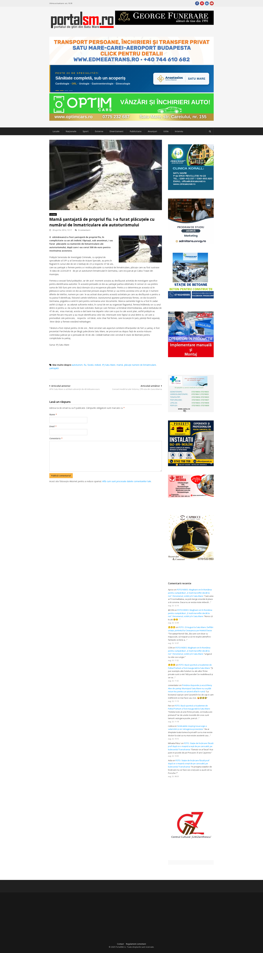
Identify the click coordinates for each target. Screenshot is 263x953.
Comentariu (55, 438)
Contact (120, 944)
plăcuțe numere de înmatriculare (140, 364)
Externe (99, 131)
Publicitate (135, 131)
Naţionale (71, 131)
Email (52, 426)
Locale (56, 131)
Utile (165, 131)
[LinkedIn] (207, 3)
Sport (86, 131)
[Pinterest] (202, 3)
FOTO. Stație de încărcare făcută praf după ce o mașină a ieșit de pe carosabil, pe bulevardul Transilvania (190, 746)
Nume (53, 414)
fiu (85, 364)
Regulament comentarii (136, 944)
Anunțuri (152, 131)
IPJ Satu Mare (108, 364)
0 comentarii (84, 230)
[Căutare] (210, 131)
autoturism (77, 364)
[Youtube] (212, 3)
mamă (120, 364)
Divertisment (116, 131)
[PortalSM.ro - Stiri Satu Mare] (82, 27)
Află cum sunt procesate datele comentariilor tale (126, 481)
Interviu (179, 131)
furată (90, 364)
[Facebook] (197, 3)
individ (98, 364)
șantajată (54, 368)
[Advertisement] (105, 499)
